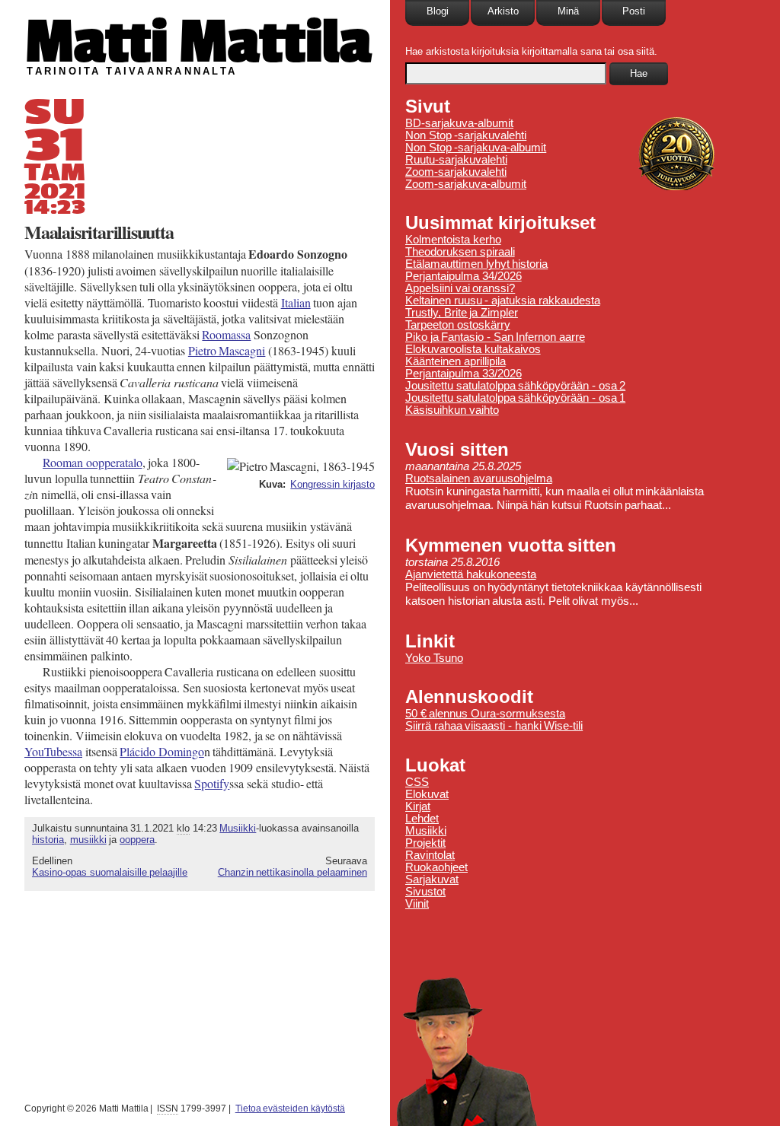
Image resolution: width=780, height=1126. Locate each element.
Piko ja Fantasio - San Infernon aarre (495, 337)
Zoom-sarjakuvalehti (456, 172)
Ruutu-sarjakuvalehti (456, 160)
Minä (568, 11)
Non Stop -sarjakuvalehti (465, 135)
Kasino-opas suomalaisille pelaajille (109, 872)
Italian (296, 302)
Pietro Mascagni (227, 350)
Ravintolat (430, 855)
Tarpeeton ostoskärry (457, 325)
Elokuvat (427, 794)
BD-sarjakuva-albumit (459, 123)
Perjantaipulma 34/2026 (463, 276)
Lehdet (422, 819)
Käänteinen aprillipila (455, 361)
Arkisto (503, 11)
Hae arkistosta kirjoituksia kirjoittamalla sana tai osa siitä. (531, 51)
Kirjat (417, 806)
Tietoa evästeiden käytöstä (290, 1108)
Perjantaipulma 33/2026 (463, 373)
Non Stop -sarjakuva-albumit (475, 148)
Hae (638, 73)
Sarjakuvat (432, 879)
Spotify (211, 783)
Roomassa (226, 334)
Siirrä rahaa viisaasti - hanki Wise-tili (494, 726)
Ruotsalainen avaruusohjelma (478, 478)
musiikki (88, 839)
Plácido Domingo (162, 751)
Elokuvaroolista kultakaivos (473, 349)
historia (48, 839)
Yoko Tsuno (434, 658)
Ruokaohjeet (436, 867)
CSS (417, 782)
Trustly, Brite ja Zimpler (461, 313)
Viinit (417, 904)
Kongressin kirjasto (332, 484)
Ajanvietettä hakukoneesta (470, 574)
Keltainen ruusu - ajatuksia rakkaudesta (502, 300)
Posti (633, 11)
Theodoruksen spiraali (460, 252)
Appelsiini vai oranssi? (460, 288)
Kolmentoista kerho (453, 240)
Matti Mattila (197, 40)
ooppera (137, 839)
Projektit (425, 843)
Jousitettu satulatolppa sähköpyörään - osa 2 (515, 386)
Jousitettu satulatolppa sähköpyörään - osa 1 (515, 398)
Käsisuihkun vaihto (452, 410)
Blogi (438, 11)
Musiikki (237, 828)
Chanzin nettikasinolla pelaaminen (292, 872)
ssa (53, 751)
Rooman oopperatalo (92, 462)
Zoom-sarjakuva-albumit (465, 184)
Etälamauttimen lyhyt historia (476, 264)
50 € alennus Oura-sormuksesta (485, 714)
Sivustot (425, 892)
